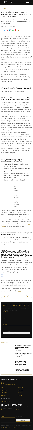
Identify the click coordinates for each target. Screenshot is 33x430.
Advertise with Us (5, 401)
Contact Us (8, 427)
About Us (3, 427)
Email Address (6, 311)
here (19, 291)
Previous (5, 296)
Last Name (5, 324)
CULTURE (3, 395)
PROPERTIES (4, 392)
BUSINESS (20, 390)
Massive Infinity (27, 425)
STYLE (2, 387)
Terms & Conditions (15, 427)
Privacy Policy (23, 427)
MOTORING (4, 390)
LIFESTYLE (20, 387)
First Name (5, 318)
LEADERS (20, 392)
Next (29, 296)
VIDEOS (20, 395)
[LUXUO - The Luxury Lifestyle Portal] (6, 2)
